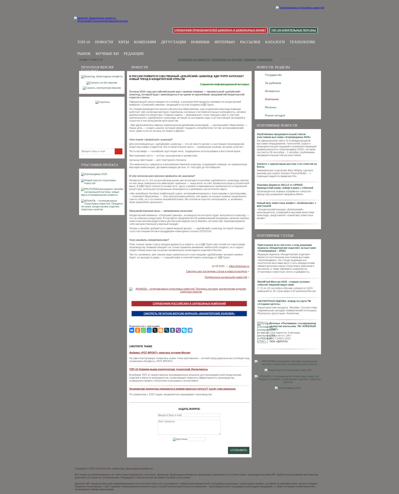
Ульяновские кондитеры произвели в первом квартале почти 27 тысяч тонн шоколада (182, 388)
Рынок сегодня (275, 115)
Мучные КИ (107, 54)
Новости (104, 42)
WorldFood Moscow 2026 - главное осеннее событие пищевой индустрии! (283, 283)
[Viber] (178, 330)
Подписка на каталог (227, 59)
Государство (273, 74)
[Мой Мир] (149, 330)
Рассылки (250, 42)
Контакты (265, 59)
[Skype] (184, 330)
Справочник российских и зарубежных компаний (189, 303)
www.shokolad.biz (132, 474)
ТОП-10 (83, 42)
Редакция (134, 54)
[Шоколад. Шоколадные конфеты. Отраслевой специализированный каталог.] (101, 23)
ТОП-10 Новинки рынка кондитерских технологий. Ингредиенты (168, 369)
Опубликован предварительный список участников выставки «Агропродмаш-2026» (284, 136)
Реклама (251, 59)
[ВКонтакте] (131, 330)
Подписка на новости (194, 59)
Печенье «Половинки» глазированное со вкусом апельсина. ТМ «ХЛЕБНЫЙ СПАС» (293, 326)
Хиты (123, 42)
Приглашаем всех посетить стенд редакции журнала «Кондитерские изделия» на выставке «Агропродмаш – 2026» (286, 248)
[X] (155, 330)
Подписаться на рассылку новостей (226, 277)
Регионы (270, 107)
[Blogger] (160, 330)
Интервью (224, 42)
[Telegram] (189, 330)
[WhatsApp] (143, 330)
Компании (145, 42)
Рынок (84, 54)
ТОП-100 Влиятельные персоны (293, 30)
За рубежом (273, 83)
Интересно (272, 91)
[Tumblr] (172, 330)
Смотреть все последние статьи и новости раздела (216, 271)
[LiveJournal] (166, 330)
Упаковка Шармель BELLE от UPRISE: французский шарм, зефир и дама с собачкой (285, 186)
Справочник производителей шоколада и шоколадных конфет (220, 30)
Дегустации (173, 42)
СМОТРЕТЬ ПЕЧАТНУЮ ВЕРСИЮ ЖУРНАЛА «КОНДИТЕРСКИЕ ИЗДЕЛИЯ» (189, 313)
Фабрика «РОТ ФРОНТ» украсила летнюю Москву (160, 352)
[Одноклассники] (137, 330)
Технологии (302, 42)
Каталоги (275, 42)
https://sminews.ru (239, 266)
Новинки (200, 42)
